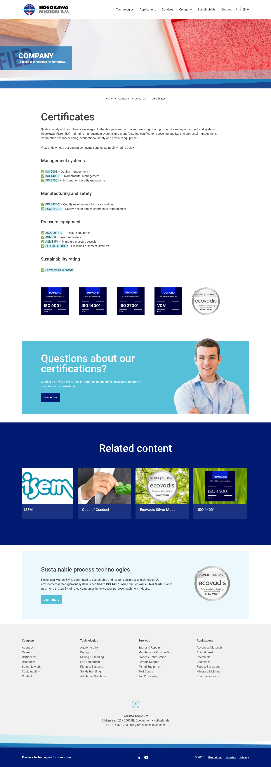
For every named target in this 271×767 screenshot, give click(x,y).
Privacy (244, 757)
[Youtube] (146, 757)
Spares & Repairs (149, 647)
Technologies (125, 9)
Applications (148, 9)
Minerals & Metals (208, 671)
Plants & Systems (91, 666)
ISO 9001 (51, 171)
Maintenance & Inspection (155, 652)
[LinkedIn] (138, 757)
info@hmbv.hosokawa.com (147, 725)
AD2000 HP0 (53, 233)
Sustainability (207, 9)
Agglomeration (89, 647)
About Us (28, 647)
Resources (28, 662)
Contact (226, 9)
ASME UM (51, 241)
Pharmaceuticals (208, 676)
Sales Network (31, 666)
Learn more (51, 599)
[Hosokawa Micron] (45, 9)
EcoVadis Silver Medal (59, 270)
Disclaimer (215, 757)
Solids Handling (90, 671)
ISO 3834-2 (52, 204)
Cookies (230, 757)
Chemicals (203, 657)
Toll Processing (148, 676)
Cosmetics (203, 662)
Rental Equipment (149, 666)
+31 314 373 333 (117, 725)
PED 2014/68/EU (56, 246)
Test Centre (145, 671)
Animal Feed (205, 652)
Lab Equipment (90, 662)
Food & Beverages (208, 666)
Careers (27, 652)
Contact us (51, 397)
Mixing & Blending (92, 657)
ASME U (50, 237)
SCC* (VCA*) (53, 209)
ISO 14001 (52, 176)
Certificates (29, 657)
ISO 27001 (52, 180)
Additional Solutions (93, 676)
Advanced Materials (210, 647)
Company (185, 9)
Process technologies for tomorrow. (47, 757)
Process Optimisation (152, 657)
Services (167, 9)
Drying (84, 652)
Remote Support (148, 662)
